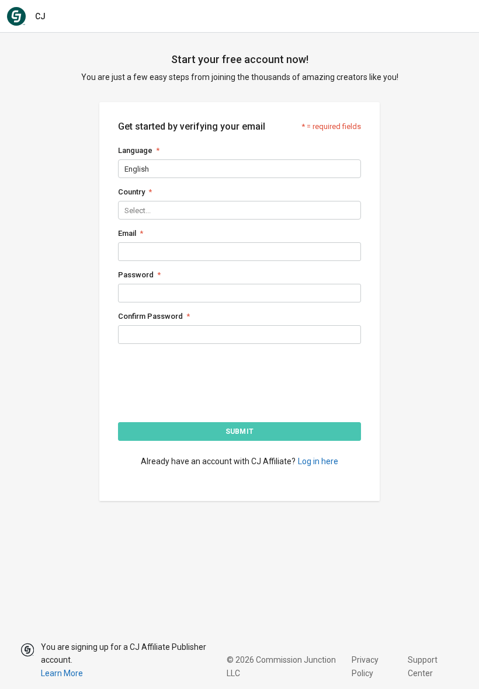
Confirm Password (150, 316)
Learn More (62, 673)
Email (127, 233)
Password (136, 274)
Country (131, 191)
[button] (239, 431)
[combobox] (125, 169)
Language (135, 150)
